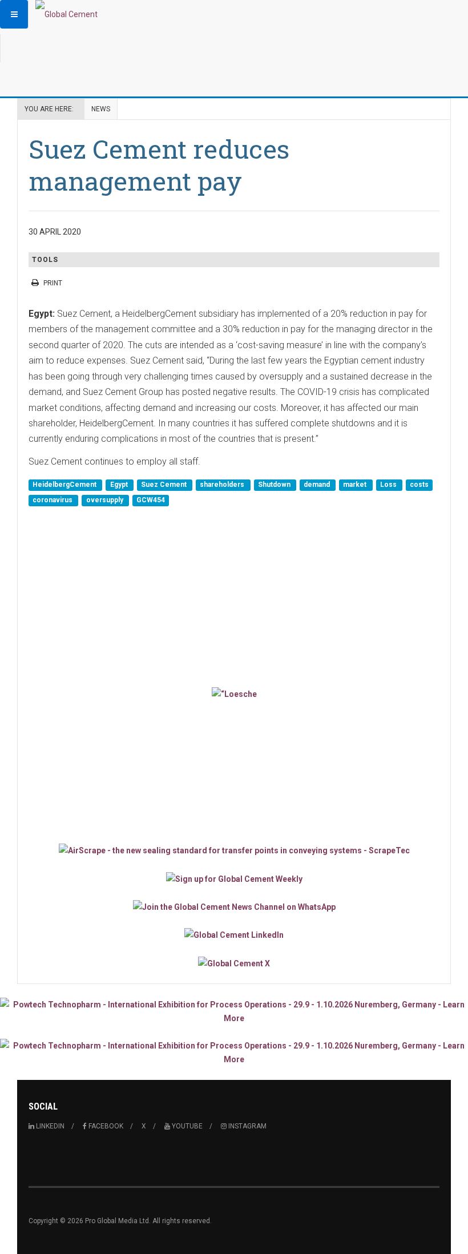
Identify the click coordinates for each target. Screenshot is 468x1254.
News (100, 109)
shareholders (223, 485)
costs (419, 485)
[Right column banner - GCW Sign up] (234, 878)
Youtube (186, 1126)
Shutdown (275, 485)
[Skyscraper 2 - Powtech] (234, 1052)
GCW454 (150, 501)
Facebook (105, 1126)
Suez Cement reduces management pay (159, 164)
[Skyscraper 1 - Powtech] (234, 1011)
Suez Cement (164, 485)
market (355, 485)
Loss (389, 485)
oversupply (105, 501)
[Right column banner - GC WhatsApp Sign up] (234, 907)
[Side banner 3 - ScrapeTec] (234, 850)
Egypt (120, 485)
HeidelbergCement (65, 485)
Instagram (247, 1126)
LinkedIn (49, 1126)
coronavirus (53, 501)
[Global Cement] (66, 14)
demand (318, 485)
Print (53, 283)
